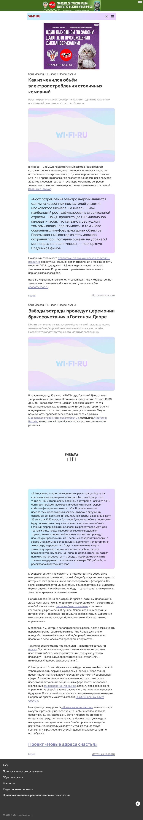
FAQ (5, 765)
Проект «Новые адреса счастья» (62, 744)
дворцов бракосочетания (72, 606)
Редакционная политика (18, 789)
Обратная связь (13, 777)
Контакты (9, 783)
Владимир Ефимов (39, 189)
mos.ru (32, 649)
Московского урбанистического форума (53, 417)
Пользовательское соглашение (22, 771)
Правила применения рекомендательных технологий (36, 795)
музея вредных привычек (60, 685)
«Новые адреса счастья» (77, 707)
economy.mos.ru (38, 287)
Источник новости (103, 295)
